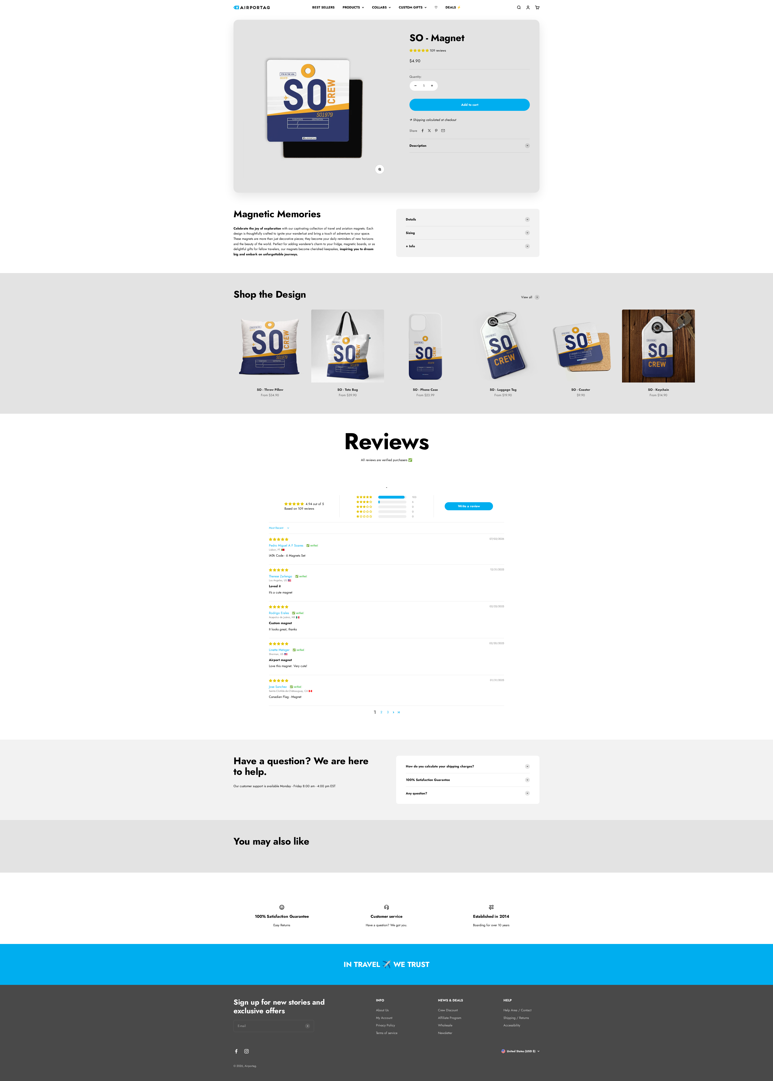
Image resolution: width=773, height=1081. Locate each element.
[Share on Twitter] (429, 130)
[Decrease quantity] (415, 85)
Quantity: (415, 76)
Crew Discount (448, 1010)
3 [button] (388, 712)
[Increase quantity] (432, 85)
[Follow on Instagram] (246, 1051)
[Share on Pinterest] (436, 130)
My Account (384, 1018)
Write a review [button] (469, 506)
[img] (278, 539)
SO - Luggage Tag (503, 389)
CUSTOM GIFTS (411, 7)
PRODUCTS (351, 7)
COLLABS (379, 7)
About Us (382, 1010)
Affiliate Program (449, 1018)
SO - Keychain (658, 389)
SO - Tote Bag (347, 389)
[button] (419, 50)
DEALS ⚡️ (453, 7)
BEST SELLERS (323, 7)
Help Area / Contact (517, 1010)
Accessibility (511, 1025)
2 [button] (381, 712)
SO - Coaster (580, 389)
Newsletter (445, 1033)
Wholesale (445, 1025)
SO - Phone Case (425, 389)
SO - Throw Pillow (270, 389)
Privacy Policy (385, 1025)
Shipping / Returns (516, 1018)
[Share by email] (443, 130)
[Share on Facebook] (422, 130)
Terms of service (386, 1033)
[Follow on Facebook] (236, 1051)
